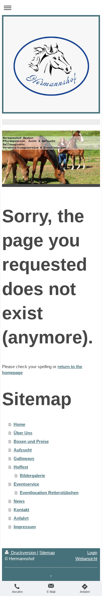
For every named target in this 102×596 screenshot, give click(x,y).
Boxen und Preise (31, 441)
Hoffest (21, 467)
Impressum (25, 526)
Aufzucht (23, 449)
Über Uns (23, 432)
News (19, 501)
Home (19, 424)
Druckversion (23, 552)
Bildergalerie (32, 475)
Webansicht (86, 558)
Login (92, 552)
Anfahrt (21, 518)
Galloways (24, 458)
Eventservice (26, 484)
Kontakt (21, 509)
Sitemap (47, 552)
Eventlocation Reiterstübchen (49, 492)
